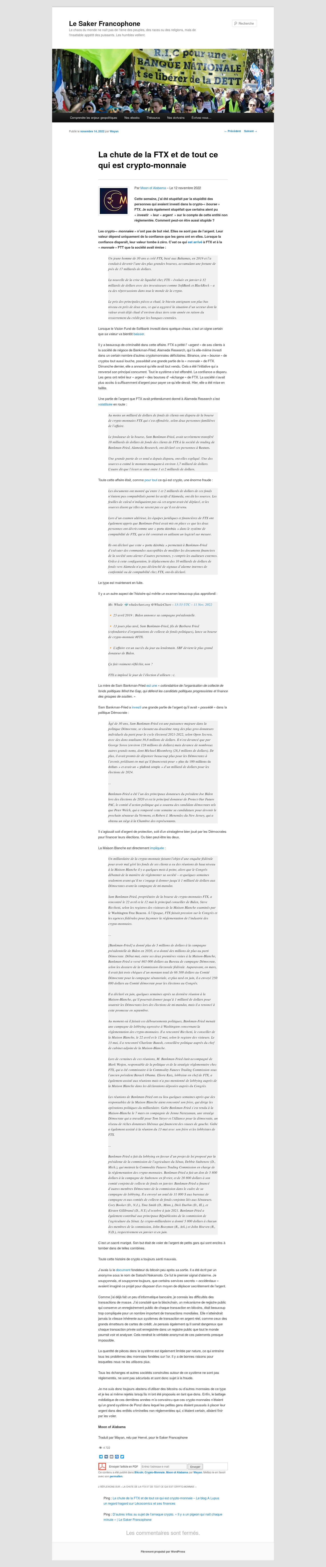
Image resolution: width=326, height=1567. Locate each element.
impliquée (157, 847)
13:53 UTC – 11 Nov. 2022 (193, 604)
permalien (116, 1476)
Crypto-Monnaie (155, 1472)
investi (136, 707)
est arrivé (195, 241)
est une (151, 685)
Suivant (250, 131)
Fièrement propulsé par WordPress (163, 1551)
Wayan (114, 131)
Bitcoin (138, 1472)
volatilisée (105, 404)
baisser (139, 333)
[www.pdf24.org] (102, 1466)
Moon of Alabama (153, 187)
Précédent (232, 131)
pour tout (151, 479)
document (123, 1269)
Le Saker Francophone (104, 23)
